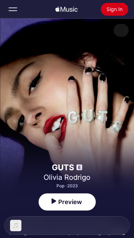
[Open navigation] (13, 9)
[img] (66, 9)
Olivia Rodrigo (67, 177)
